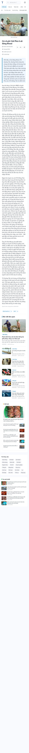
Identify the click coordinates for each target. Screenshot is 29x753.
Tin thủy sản (7, 10)
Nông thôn (11, 467)
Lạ (22, 470)
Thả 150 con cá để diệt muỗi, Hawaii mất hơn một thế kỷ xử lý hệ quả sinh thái (10, 436)
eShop (22, 7)
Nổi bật (4, 7)
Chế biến (19, 462)
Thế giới (4, 467)
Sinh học (4, 470)
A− (17, 47)
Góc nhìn (11, 472)
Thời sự (16, 472)
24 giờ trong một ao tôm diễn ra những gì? (10, 446)
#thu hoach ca (6, 311)
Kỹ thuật (11, 459)
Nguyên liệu (5, 464)
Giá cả (10, 7)
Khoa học (18, 467)
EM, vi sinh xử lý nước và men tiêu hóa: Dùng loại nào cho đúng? (10, 441)
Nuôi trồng (15, 10)
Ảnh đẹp (4, 472)
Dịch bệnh (18, 459)
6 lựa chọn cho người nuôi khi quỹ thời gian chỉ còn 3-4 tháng (10, 424)
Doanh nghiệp (19, 464)
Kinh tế (11, 464)
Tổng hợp (23, 472)
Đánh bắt (12, 462)
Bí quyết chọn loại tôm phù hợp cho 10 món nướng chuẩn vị (16, 482)
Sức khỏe (17, 470)
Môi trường (4, 462)
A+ (20, 47)
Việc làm (16, 7)
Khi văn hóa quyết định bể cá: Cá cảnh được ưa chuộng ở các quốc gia (10, 430)
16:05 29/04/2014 (8, 46)
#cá (15, 311)
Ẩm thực (10, 470)
